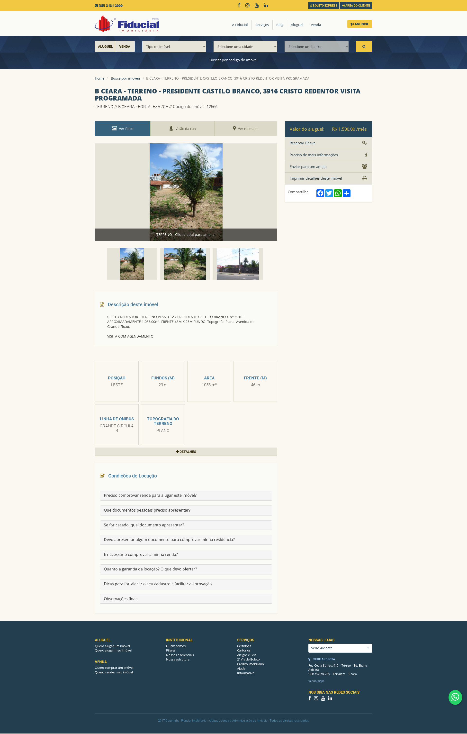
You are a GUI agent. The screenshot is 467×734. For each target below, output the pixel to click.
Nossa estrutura (177, 659)
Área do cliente (357, 5)
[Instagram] (248, 5)
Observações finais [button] (121, 598)
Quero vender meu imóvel (114, 672)
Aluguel (297, 24)
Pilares (171, 650)
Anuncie (361, 24)
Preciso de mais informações (314, 154)
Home (99, 78)
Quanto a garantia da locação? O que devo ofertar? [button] (150, 569)
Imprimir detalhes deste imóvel (316, 178)
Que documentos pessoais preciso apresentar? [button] (147, 510)
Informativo (245, 673)
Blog (279, 24)
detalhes (187, 452)
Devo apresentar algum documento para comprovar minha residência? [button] (169, 539)
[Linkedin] (267, 5)
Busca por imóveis (126, 78)
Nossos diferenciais (180, 655)
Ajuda (241, 668)
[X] (273, 5)
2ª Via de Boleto (248, 659)
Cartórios (244, 650)
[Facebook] (240, 5)
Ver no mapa (316, 681)
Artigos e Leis (246, 655)
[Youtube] (258, 5)
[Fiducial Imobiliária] (127, 23)
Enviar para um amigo (308, 166)
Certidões (244, 646)
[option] (186, 192)
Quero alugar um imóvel (112, 646)
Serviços (262, 24)
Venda (316, 24)
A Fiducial (240, 24)
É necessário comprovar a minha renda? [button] (141, 554)
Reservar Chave (302, 142)
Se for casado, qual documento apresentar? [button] (144, 525)
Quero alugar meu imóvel (113, 650)
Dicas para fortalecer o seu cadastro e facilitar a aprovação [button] (158, 584)
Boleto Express (324, 5)
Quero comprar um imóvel (114, 667)
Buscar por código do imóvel (233, 59)
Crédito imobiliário (250, 664)
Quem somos (176, 646)
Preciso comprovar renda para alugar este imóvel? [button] (150, 495)
